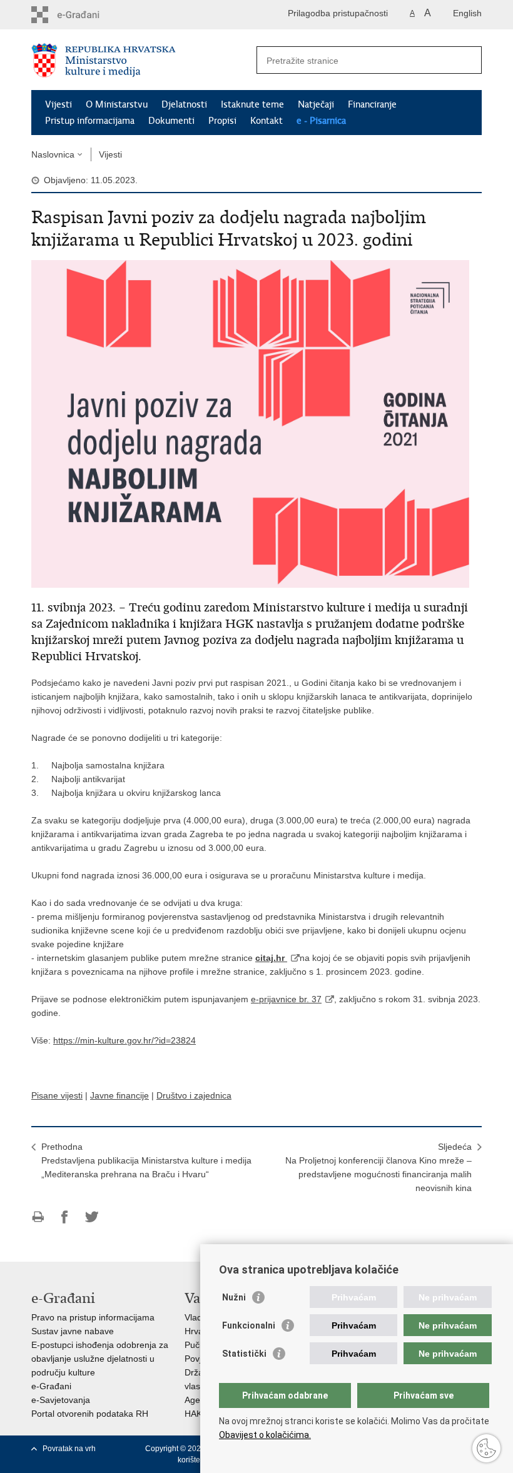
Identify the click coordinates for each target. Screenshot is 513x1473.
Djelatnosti (184, 104)
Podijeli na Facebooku (64, 1217)
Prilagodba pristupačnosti (338, 13)
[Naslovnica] (143, 60)
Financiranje (372, 104)
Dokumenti (171, 120)
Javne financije (119, 1095)
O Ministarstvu (117, 104)
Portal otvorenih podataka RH (89, 1414)
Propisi (222, 120)
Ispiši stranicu (37, 1217)
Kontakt (266, 120)
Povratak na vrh (69, 1448)
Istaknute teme (252, 104)
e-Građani (51, 1386)
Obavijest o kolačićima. (265, 1435)
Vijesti (58, 104)
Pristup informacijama (90, 120)
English (467, 13)
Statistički (244, 1354)
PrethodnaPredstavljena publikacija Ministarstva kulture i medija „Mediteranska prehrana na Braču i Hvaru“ (146, 1160)
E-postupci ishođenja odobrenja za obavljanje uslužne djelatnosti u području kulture (99, 1358)
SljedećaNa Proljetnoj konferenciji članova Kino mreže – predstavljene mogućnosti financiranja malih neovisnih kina (378, 1167)
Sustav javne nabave (72, 1331)
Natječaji (316, 104)
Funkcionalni (248, 1325)
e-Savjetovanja (60, 1400)
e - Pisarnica (321, 120)
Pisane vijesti (57, 1095)
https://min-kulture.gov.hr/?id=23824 (124, 1040)
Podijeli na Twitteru (91, 1217)
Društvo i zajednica (193, 1095)
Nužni (234, 1297)
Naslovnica (52, 154)
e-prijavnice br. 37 (286, 999)
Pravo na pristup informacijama (93, 1317)
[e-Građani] (84, 14)
